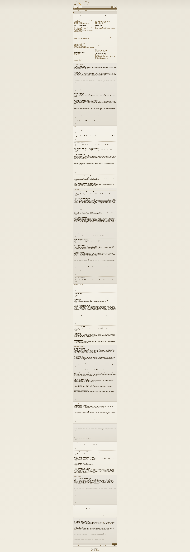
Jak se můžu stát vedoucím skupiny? (100, 20)
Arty (93, 548)
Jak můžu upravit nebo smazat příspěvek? (80, 39)
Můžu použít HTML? (77, 54)
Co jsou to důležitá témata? (78, 58)
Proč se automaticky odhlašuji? (78, 22)
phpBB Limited (105, 522)
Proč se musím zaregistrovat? (78, 16)
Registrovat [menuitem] (115, 7)
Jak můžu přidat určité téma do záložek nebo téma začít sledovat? (105, 45)
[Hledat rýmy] (81, 3)
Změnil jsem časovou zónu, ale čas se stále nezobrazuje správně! (83, 30)
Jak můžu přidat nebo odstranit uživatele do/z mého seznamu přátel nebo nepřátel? (105, 33)
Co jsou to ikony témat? (77, 60)
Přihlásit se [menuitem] (113, 7)
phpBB (85, 158)
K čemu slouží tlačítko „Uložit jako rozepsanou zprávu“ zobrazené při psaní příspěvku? (84, 48)
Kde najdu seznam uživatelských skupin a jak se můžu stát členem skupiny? (105, 19)
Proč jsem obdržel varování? (78, 45)
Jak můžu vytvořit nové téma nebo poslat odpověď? (81, 38)
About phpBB (109, 523)
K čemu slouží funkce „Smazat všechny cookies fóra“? (82, 23)
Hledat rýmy (76, 7)
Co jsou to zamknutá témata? (78, 59)
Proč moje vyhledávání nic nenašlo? (100, 38)
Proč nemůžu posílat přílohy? (78, 44)
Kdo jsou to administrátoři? (99, 16)
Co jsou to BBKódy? (77, 53)
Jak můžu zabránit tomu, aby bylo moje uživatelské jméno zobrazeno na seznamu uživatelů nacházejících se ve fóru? (84, 28)
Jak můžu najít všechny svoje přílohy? (101, 51)
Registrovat (79, 8)
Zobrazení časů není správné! (78, 29)
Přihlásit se (75, 8)
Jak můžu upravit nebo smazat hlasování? (80, 42)
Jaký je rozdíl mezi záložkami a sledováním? (101, 44)
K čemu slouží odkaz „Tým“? (99, 23)
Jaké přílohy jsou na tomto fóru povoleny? (101, 50)
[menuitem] (112, 7)
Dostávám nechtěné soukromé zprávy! (101, 27)
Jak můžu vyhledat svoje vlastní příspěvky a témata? (103, 40)
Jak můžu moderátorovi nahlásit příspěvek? (80, 46)
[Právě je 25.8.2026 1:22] (115, 10)
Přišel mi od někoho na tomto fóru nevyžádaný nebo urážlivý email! (105, 28)
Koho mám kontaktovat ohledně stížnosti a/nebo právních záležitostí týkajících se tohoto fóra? (105, 57)
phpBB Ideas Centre (77, 529)
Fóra (80, 7)
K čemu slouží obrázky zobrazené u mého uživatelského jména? (83, 32)
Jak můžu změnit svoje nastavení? (79, 26)
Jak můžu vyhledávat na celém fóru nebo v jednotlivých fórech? (104, 37)
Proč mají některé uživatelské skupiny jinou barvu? (102, 21)
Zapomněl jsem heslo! (77, 21)
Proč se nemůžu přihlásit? (77, 19)
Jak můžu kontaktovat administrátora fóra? (101, 58)
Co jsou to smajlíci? (76, 55)
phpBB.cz (97, 549)
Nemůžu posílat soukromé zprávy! (100, 26)
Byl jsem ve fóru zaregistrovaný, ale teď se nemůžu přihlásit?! (83, 20)
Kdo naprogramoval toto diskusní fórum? (101, 54)
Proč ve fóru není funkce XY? (99, 55)
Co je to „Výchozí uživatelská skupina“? (101, 22)
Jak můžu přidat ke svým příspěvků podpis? (80, 40)
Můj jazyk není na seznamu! (78, 31)
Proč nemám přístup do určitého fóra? (79, 43)
